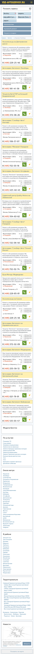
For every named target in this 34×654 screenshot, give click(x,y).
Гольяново (6, 550)
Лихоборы (6, 475)
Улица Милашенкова (9, 490)
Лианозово (6, 525)
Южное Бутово (7, 563)
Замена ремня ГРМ (9, 450)
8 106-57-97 (10, 141)
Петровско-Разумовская (10, 479)
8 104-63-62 (11, 216)
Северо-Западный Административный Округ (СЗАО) (16, 589)
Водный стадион (8, 523)
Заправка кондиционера (10, 445)
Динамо (5, 507)
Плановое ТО (7, 441)
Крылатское (7, 571)
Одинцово (23, 614)
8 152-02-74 (11, 269)
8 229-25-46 (11, 63)
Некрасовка (6, 572)
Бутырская (6, 501)
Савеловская (7, 509)
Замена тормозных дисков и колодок (14, 454)
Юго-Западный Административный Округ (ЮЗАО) (17, 602)
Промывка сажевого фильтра (12, 461)
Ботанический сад (8, 522)
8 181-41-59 (10, 88)
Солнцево (6, 560)
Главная (3, 38)
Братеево (6, 565)
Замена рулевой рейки (10, 452)
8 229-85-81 (11, 293)
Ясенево (5, 541)
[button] (17, 651)
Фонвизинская (7, 486)
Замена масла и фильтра (11, 447)
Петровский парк (8, 505)
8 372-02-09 (11, 344)
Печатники (6, 554)
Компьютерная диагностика (12, 456)
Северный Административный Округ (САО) (16, 583)
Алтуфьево (6, 496)
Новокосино (6, 567)
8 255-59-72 (11, 368)
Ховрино (5, 527)
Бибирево (6, 494)
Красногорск (8, 614)
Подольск (7, 616)
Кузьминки (6, 556)
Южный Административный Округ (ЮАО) (16, 596)
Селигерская (7, 477)
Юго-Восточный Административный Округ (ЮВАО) (17, 598)
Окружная (6, 474)
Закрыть (27, 643)
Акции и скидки (10, 33)
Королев (21, 612)
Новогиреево (7, 569)
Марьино (6, 543)
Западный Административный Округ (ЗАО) (17, 605)
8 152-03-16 (10, 166)
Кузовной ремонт (10, 29)
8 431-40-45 (11, 190)
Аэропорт (6, 503)
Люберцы (16, 614)
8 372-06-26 (11, 115)
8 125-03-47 (11, 421)
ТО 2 (4, 458)
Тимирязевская (8, 485)
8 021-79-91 (10, 396)
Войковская (6, 520)
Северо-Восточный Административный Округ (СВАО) (16, 585)
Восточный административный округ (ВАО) (17, 609)
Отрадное (6, 488)
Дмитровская (7, 498)
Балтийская (6, 516)
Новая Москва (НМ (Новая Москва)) (15, 607)
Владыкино (6, 483)
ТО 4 (4, 460)
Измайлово (6, 558)
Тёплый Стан (7, 537)
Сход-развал (7, 443)
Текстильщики (7, 539)
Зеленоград (14, 612)
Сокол (5, 512)
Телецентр (6, 499)
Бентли (10, 38)
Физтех (5, 510)
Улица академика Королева (11, 514)
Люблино (6, 545)
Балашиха (6, 612)
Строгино (6, 561)
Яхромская (6, 481)
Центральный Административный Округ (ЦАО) (16, 593)
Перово (5, 552)
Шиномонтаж (9, 24)
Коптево (5, 492)
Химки (13, 616)
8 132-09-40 (11, 243)
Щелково (19, 616)
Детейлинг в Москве (9, 463)
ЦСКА (4, 518)
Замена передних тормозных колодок (15, 449)
